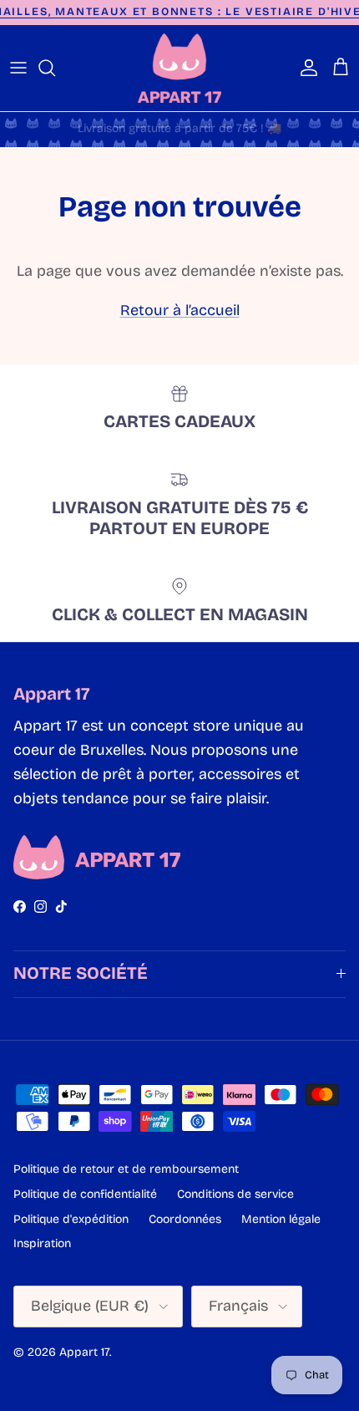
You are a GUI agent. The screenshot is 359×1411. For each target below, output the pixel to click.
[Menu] (18, 67)
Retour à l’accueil (180, 310)
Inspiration (42, 1243)
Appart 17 (84, 1352)
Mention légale (281, 1219)
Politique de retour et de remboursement (126, 1169)
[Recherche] (55, 67)
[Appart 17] (179, 68)
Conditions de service (235, 1194)
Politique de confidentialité (85, 1194)
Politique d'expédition (71, 1219)
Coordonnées (185, 1219)
